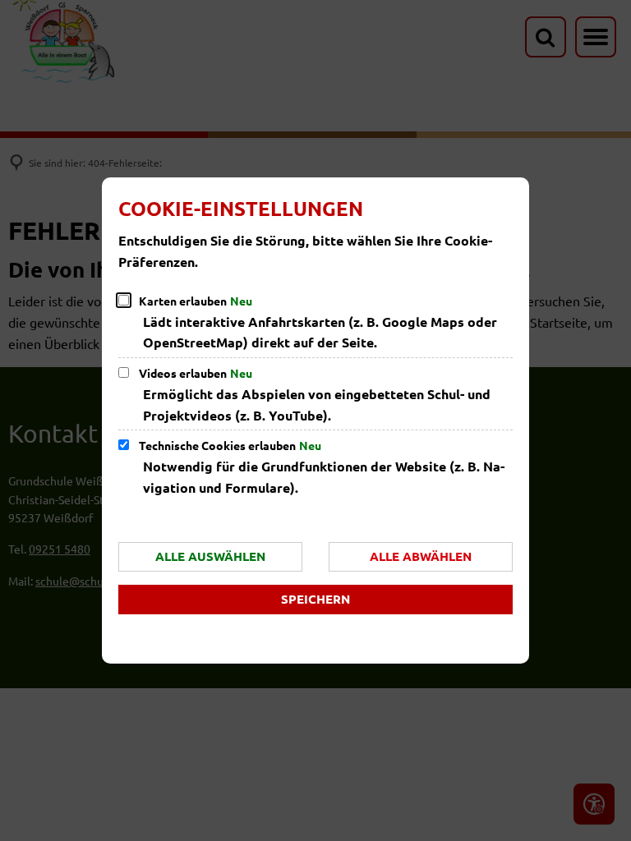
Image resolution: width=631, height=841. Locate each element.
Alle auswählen (210, 556)
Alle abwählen (421, 556)
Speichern (315, 599)
